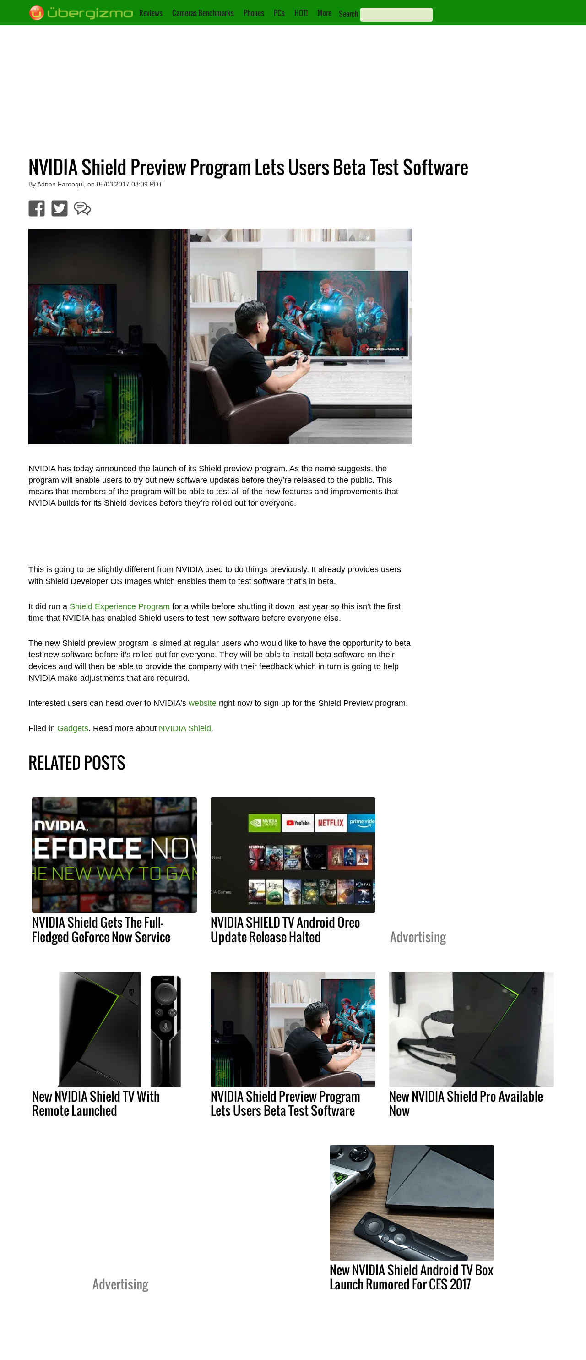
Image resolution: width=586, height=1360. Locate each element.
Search (348, 13)
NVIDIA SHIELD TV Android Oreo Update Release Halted (285, 929)
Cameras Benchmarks (203, 12)
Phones (254, 12)
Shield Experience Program (120, 606)
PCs (279, 12)
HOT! (301, 12)
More (324, 12)
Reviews (151, 12)
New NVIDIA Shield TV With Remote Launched (96, 1103)
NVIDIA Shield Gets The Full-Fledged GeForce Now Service (101, 929)
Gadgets (72, 728)
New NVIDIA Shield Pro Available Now (466, 1103)
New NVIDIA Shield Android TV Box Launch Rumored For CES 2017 (411, 1277)
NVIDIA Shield (185, 728)
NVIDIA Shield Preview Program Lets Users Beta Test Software (285, 1103)
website (203, 703)
